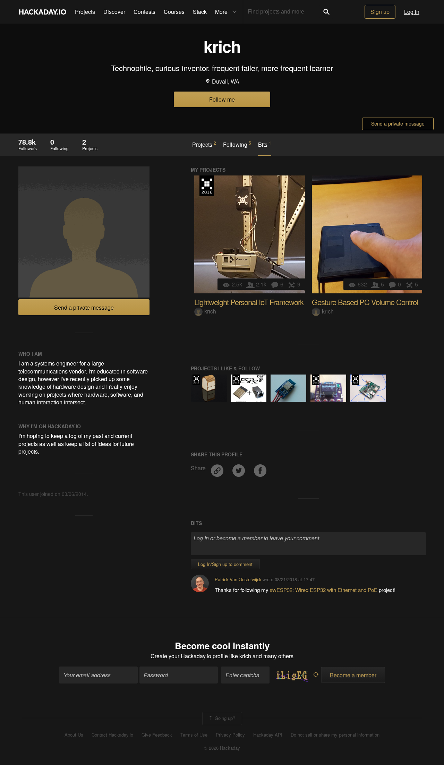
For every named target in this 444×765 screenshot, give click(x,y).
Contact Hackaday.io (112, 735)
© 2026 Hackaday (222, 748)
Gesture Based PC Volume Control (365, 301)
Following (237, 144)
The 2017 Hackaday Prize (196, 380)
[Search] (326, 12)
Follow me (222, 99)
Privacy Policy (230, 735)
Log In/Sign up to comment (225, 564)
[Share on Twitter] (239, 468)
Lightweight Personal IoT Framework (249, 301)
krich (210, 311)
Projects (85, 12)
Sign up (380, 12)
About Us (74, 735)
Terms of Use (193, 735)
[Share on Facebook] (260, 468)
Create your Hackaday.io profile (189, 656)
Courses (174, 12)
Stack (200, 12)
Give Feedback (157, 735)
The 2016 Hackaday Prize (206, 185)
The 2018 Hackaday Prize (236, 380)
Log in (411, 12)
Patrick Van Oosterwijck (238, 579)
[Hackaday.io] (43, 12)
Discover (114, 12)
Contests (144, 12)
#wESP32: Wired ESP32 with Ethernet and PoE (324, 589)
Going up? (224, 717)
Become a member (353, 675)
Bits (264, 144)
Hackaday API (267, 735)
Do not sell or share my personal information (335, 735)
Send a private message (398, 123)
